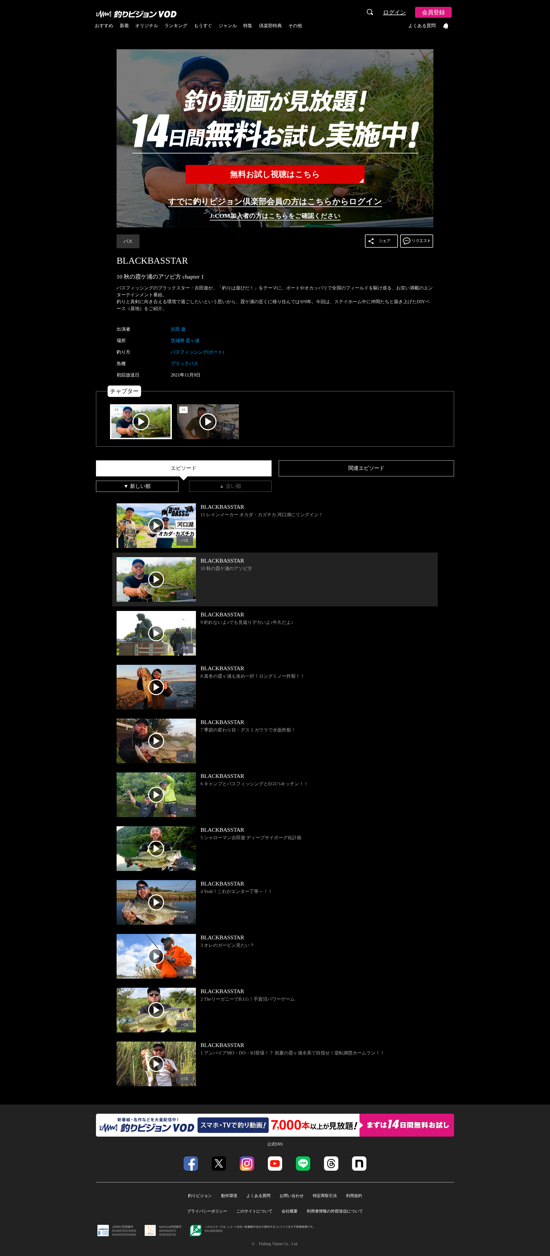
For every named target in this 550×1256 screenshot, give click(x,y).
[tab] (183, 468)
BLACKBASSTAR (152, 260)
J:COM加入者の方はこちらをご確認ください (275, 215)
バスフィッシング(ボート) (197, 352)
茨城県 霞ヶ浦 (185, 340)
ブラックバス (184, 363)
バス (128, 241)
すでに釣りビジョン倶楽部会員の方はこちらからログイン (275, 201)
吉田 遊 (178, 329)
